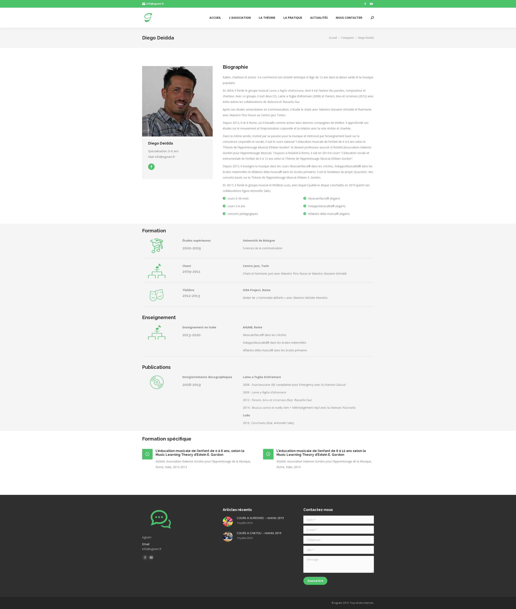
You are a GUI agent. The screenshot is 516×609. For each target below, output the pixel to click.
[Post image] (228, 522)
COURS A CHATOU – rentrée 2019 (259, 533)
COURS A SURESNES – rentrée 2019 (260, 518)
